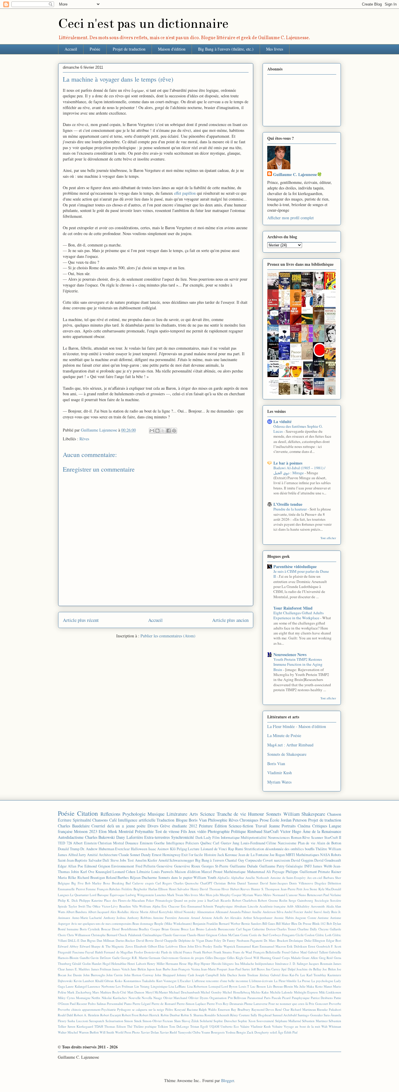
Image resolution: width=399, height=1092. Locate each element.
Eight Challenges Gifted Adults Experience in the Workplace (298, 615)
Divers (153, 826)
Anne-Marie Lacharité (87, 917)
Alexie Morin (139, 912)
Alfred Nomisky (185, 912)
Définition (334, 883)
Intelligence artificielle (136, 820)
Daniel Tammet (247, 883)
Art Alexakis (233, 917)
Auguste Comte (305, 917)
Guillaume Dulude (244, 866)
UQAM (214, 1026)
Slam (177, 1021)
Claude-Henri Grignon (202, 935)
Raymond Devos (262, 1009)
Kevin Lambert (84, 981)
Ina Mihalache (244, 963)
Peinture (206, 826)
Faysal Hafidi (94, 952)
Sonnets (273, 813)
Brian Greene (171, 929)
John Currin (114, 975)
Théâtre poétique (145, 1026)
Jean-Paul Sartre (239, 969)
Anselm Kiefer (146, 860)
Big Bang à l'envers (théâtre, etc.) (226, 49)
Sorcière (335, 900)
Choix (62, 935)
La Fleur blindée (285, 981)
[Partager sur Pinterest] (174, 431)
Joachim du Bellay (309, 969)
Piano (128, 1003)
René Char (282, 1009)
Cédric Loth (323, 935)
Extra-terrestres (157, 837)
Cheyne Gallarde (329, 929)
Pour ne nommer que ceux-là (288, 1003)
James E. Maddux (78, 969)
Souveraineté (265, 1021)
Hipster (205, 963)
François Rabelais (109, 889)
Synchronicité (182, 837)
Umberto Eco (230, 1026)
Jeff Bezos (258, 969)
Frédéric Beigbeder (135, 889)
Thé (129, 1026)
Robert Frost (130, 1015)
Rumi (239, 848)
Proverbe (335, 1003)
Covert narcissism (276, 860)
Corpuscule (253, 860)
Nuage (157, 998)
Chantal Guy (234, 860)
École (274, 820)
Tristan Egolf (199, 1026)
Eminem (146, 843)
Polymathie (144, 831)
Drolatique (296, 940)
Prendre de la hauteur (290, 509)
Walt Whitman (331, 1026)
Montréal (126, 831)
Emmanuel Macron (273, 946)
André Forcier (293, 912)
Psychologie (133, 813)
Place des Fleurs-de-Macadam (124, 900)
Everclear (122, 848)
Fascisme (78, 952)
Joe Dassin (74, 975)
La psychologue (322, 981)
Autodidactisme (71, 837)
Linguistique (159, 986)
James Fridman (101, 969)
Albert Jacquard (98, 912)
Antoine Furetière (165, 917)
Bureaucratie (226, 929)
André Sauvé (313, 912)
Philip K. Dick (68, 900)
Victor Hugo (290, 831)
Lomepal (215, 986)
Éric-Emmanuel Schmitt (197, 906)
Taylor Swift (76, 906)
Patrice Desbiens (322, 998)
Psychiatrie (108, 1009)
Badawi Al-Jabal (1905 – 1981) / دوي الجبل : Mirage (299, 470)
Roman (296, 837)
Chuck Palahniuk (129, 935)
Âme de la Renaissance (322, 831)
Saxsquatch (96, 1021)
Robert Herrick (149, 1015)
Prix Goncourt (318, 1003)
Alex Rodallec (119, 912)
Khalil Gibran (104, 981)
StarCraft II (332, 837)
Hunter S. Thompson (265, 889)
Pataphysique (301, 998)
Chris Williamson (78, 935)
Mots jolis (212, 895)
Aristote (207, 917)
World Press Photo (127, 1032)
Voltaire (277, 1026)
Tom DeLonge (179, 1026)
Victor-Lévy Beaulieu (116, 906)
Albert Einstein (85, 843)
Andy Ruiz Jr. (332, 912)
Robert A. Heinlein (86, 1015)
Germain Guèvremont (163, 957)
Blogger (227, 1080)
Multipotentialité (254, 837)
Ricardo (226, 900)
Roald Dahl (65, 1015)
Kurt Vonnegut (166, 981)
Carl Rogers (163, 883)
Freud (286, 952)
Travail (261, 826)
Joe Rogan (277, 854)
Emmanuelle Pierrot (71, 889)
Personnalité (115, 1003)
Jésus (285, 975)
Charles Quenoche (186, 883)
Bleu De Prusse (301, 923)
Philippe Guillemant (301, 871)
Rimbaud (254, 831)
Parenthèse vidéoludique (295, 566)
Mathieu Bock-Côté (113, 992)
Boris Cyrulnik (90, 929)
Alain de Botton (329, 843)
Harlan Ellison (158, 889)
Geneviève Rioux (187, 866)
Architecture (108, 854)
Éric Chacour (171, 906)
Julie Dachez (228, 975)
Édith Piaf (291, 1032)
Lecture (194, 848)
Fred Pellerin (145, 866)
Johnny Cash (185, 975)
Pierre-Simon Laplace (191, 1003)
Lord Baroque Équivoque (107, 895)
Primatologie (164, 900)
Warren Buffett (89, 1032)
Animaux (64, 917)
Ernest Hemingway (166, 854)
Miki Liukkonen (330, 992)
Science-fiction (241, 826)
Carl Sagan (243, 929)
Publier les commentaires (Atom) (167, 636)
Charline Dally (307, 929)
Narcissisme (287, 843)
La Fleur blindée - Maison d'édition (296, 726)
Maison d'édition (171, 49)
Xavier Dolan (150, 1032)
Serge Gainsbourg (301, 900)
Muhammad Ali (259, 871)
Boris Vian (276, 763)
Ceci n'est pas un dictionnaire (143, 23)
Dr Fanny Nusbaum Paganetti (243, 940)
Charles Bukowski (100, 837)
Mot (202, 895)
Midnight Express (306, 992)
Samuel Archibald (285, 1015)
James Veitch (120, 969)
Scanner (317, 837)
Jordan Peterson (294, 820)
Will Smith (107, 1032)
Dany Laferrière (129, 837)
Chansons (100, 820)
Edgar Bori (333, 940)
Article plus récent (81, 620)
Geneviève (165, 866)
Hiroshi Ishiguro (222, 963)
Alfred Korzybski (161, 912)
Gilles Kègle (235, 957)
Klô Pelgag (178, 848)
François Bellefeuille (267, 952)
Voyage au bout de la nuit (302, 1026)
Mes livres (274, 49)
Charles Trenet (286, 929)
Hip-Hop (194, 963)
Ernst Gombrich (319, 946)
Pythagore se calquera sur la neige (140, 1009)
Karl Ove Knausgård (95, 871)
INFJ (308, 866)
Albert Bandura (76, 912)
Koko (118, 981)
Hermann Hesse (176, 963)
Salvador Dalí (99, 860)
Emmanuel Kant (247, 946)
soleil (273, 1032)
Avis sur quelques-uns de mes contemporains (101, 923)
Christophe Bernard (104, 935)
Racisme (192, 1009)
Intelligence (175, 843)
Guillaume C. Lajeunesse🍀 (297, 174)
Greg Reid (326, 957)
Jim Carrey (273, 969)
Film (216, 837)
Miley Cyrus (66, 998)
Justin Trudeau (248, 975)
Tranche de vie (231, 813)
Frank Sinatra (223, 952)
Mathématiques (307, 854)
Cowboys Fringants (282, 935)
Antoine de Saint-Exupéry (288, 877)
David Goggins (302, 860)
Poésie (95, 49)
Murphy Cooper (231, 895)
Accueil (71, 49)
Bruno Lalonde (206, 929)
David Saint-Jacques (274, 883)
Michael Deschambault (184, 992)
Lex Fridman (124, 986)
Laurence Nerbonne (101, 986)
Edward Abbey (68, 946)
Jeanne (274, 826)
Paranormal (255, 998)
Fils (184, 831)
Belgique (64, 883)
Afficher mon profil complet (290, 217)
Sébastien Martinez (314, 1021)
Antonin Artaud (189, 917)
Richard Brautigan (91, 877)
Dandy (146, 854)
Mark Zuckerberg (79, 992)
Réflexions (110, 813)
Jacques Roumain (320, 963)
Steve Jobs (118, 860)
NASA (325, 854)
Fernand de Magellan (118, 952)
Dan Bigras (88, 940)
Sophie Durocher (225, 1021)
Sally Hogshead (261, 1015)
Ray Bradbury (240, 1009)
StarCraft (271, 831)
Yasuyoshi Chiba (189, 1032)
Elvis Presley (203, 946)
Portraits (289, 826)
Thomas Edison (115, 1026)
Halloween (139, 848)
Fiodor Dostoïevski (147, 952)
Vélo (135, 906)
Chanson (334, 814)
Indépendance (264, 963)
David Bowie (145, 940)
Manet (328, 986)
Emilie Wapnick (224, 946)
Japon (151, 969)
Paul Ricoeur (78, 1003)
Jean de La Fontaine (253, 854)
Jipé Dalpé (288, 969)
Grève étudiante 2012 (178, 826)
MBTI (290, 854)
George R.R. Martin (134, 957)
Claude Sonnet (129, 854)
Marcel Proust (212, 871)
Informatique (230, 837)
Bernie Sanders (251, 923)
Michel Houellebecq (236, 992)
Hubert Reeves (240, 889)
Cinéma (304, 826)
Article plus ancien (230, 620)
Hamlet (96, 963)
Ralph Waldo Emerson (214, 1009)
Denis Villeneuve (301, 883)
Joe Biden (329, 969)
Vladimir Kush (279, 772)
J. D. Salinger (298, 963)
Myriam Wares (279, 782)
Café (113, 820)
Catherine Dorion (264, 929)
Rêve (306, 837)
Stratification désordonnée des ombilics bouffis (279, 848)
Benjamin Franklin (205, 923)
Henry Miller (155, 963)
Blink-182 (319, 923)
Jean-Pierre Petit (292, 889)
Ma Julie (299, 986)
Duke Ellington (314, 940)
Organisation (218, 998)
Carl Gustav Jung (226, 843)
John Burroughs (94, 975)
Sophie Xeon (246, 1021)
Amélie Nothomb (257, 877)
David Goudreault (327, 860)
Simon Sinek (132, 1021)
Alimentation (205, 912)
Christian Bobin (224, 883)
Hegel (106, 963)
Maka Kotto (314, 986)
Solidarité (206, 1021)
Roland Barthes (117, 877)
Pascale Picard (281, 998)
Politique (238, 831)
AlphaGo (223, 877)
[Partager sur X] (163, 431)
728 (69, 843)
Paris (267, 998)
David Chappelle (166, 940)
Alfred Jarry (77, 854)
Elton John (186, 946)
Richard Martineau (303, 1009)
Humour (256, 813)
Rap (231, 848)
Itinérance (282, 963)
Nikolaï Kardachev (114, 998)
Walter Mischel (68, 1032)
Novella (147, 998)
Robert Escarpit (110, 1015)
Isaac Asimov (158, 848)
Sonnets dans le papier (175, 877)
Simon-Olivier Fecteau (158, 1021)
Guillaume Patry (271, 866)
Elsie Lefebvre (168, 946)
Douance (131, 843)
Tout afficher (328, 538)
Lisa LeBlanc (177, 986)
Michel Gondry (211, 992)
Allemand (221, 912)
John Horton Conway (139, 975)
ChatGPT (206, 883)
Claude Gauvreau (174, 935)
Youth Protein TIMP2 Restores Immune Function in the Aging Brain (297, 664)
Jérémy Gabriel (270, 975)
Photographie (219, 831)
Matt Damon (135, 992)
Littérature (176, 813)
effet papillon (185, 193)
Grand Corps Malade (286, 957)
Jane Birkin (138, 969)
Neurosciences (279, 837)
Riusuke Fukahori (329, 1009)
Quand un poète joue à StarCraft (196, 900)
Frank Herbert (203, 952)
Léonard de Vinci (214, 848)
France (187, 952)
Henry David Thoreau (205, 889)
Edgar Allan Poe (70, 866)
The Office (93, 906)
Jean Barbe (163, 969)
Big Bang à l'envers (209, 860)
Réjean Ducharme (143, 877)
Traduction (165, 820)
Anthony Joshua (114, 917)
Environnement (122, 866)
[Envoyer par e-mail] (152, 431)
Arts (193, 813)
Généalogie (294, 866)
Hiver (225, 889)
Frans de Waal (242, 952)
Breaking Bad (121, 883)
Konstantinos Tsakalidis (139, 981)
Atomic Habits (284, 917)
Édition (221, 826)
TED (61, 843)
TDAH (98, 1026)
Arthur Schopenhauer (258, 917)
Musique (156, 813)
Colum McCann (229, 935)
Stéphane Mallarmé (288, 1021)
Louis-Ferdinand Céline (259, 843)
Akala (330, 906)
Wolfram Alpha (149, 906)
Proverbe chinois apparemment (79, 1009)
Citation (87, 813)
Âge (280, 1032)
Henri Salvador (179, 889)
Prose (264, 820)
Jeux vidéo (197, 831)
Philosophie (217, 820)
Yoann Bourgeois (213, 1032)
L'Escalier (184, 981)
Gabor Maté (299, 952)
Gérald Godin (81, 963)
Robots (336, 854)
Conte (244, 935)
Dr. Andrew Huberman (97, 848)
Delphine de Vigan (191, 940)
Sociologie (322, 900)
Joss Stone (310, 889)
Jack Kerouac (227, 854)
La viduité (282, 421)
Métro (267, 895)
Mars (95, 992)
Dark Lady (203, 837)
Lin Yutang (142, 986)
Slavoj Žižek (190, 1021)
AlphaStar (237, 877)
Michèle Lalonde (281, 992)
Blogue (182, 820)
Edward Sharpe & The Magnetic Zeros (106, 946)
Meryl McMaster (156, 992)
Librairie (143, 871)
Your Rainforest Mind (293, 608)
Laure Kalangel (76, 986)
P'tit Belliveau (237, 998)
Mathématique (235, 871)
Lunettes (160, 895)
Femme (91, 889)
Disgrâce (320, 883)
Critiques (319, 826)
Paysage (278, 871)
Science (207, 813)
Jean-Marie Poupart (214, 969)
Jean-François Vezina (185, 969)
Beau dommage (142, 923)
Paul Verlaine (332, 895)
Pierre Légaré (142, 1003)
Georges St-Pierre (215, 866)
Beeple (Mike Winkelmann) (173, 923)
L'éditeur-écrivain (261, 981)
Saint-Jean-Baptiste (72, 860)
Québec (206, 843)
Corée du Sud (258, 935)
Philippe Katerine (91, 900)
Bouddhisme (129, 929)
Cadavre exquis (143, 883)
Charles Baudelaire (74, 826)
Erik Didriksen (297, 946)
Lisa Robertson (197, 986)
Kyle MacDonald (329, 889)
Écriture (64, 820)
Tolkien (163, 1026)
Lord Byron (229, 986)
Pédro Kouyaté (175, 1009)
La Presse (304, 981)
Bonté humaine (68, 929)
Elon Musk (108, 831)
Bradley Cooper (149, 929)
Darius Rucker (125, 940)
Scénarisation (114, 1021)
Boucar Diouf (110, 929)
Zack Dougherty (258, 1032)
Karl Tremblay (316, 975)
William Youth (204, 877)
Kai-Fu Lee (297, 975)
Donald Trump (68, 848)
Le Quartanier (79, 895)
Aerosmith (318, 906)
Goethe (159, 843)
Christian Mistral (111, 843)
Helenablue (118, 963)
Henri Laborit (136, 963)
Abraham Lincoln (246, 906)
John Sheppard (165, 975)
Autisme (323, 917)
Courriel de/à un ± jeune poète (118, 826)
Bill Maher (283, 923)
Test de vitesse (167, 831)
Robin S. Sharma (192, 1015)
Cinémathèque (152, 935)
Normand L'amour (285, 895)
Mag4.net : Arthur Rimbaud (290, 745)
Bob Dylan (334, 923)
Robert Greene (268, 900)
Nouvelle (135, 998)
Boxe (106, 883)
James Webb (322, 866)
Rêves (84, 438)
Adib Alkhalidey (298, 906)
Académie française (272, 906)
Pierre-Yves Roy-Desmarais (225, 1003)
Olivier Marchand (175, 998)
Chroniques (249, 820)
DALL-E (73, 940)
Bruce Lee (188, 929)
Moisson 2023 (85, 831)
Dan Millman (106, 940)
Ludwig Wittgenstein (140, 895)
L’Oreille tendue (287, 504)
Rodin (283, 900)
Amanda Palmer (240, 912)
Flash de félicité (171, 952)
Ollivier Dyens (198, 998)
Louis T (244, 986)
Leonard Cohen (123, 871)
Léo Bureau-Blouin (280, 986)
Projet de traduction (129, 49)
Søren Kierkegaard (80, 1026)
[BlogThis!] (157, 431)
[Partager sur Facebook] (168, 431)
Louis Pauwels (162, 871)
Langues (63, 895)
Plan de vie (306, 843)
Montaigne (83, 998)
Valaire (244, 1026)
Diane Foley (213, 940)
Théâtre (321, 848)
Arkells (218, 917)
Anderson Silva (273, 912)
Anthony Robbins (139, 917)
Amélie (256, 912)
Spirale (62, 906)
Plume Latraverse (256, 1003)
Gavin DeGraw (101, 957)
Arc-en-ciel (314, 877)
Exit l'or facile (192, 854)
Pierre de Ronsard (164, 1003)
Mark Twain (175, 895)
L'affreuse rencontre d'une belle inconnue (220, 981)
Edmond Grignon (97, 866)
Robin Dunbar (170, 1015)
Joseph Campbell (206, 975)
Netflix (95, 998)
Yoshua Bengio (235, 1032)
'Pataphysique (223, 906)
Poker (150, 900)
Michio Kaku (260, 992)
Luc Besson (258, 986)
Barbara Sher (332, 877)
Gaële (116, 957)
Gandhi (85, 957)
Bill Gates (268, 923)
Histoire (210, 854)
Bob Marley (93, 883)
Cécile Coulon (305, 935)
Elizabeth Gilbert (145, 946)
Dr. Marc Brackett (276, 940)
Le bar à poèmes (287, 463)
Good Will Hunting (257, 957)
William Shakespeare (304, 813)
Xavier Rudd (168, 1032)
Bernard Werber (229, 923)
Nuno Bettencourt (310, 895)
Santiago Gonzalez (310, 1015)
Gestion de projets (192, 957)
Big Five (77, 883)
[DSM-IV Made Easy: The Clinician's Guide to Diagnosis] (297, 323)
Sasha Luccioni (77, 1021)
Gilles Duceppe (215, 957)
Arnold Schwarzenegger (176, 860)
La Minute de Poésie (284, 735)
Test (130, 860)
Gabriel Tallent (318, 952)
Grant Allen (310, 957)
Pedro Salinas (97, 1003)
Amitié (92, 854)
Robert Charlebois (244, 900)
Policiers (192, 843)
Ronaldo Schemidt (216, 1015)
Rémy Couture (240, 1015)
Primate (324, 871)
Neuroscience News (289, 654)
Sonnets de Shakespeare (286, 754)
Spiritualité (82, 820)
